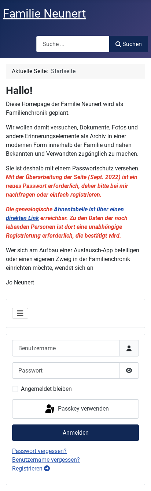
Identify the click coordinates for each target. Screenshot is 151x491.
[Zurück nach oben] (138, 477)
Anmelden (76, 432)
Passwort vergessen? (39, 450)
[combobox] (73, 44)
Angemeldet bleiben (46, 388)
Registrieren (28, 468)
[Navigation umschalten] (20, 313)
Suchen (132, 44)
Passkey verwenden (82, 408)
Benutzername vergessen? (46, 459)
